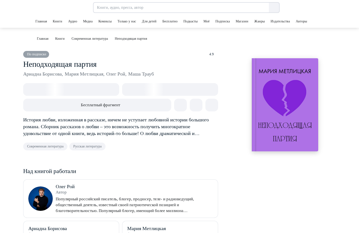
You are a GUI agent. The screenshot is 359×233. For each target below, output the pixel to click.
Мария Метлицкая (85, 74)
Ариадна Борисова (43, 74)
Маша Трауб (141, 74)
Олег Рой (116, 74)
